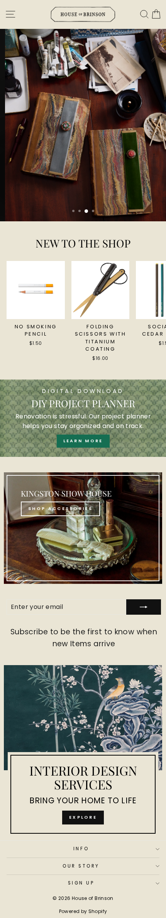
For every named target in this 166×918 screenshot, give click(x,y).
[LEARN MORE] (83, 418)
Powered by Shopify (83, 911)
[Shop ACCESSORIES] (83, 528)
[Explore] (83, 752)
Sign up (81, 883)
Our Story (81, 866)
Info (81, 849)
